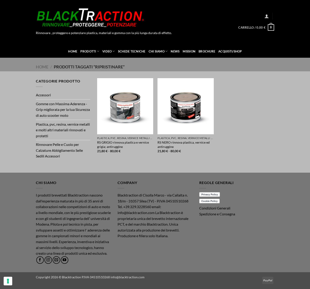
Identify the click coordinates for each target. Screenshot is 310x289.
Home (72, 51)
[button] (266, 16)
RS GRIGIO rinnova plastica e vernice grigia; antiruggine (123, 144)
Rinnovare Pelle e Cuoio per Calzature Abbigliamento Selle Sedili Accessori (59, 150)
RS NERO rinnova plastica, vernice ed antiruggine (183, 144)
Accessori (43, 95)
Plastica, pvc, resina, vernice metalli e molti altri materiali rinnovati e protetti (63, 130)
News (175, 51)
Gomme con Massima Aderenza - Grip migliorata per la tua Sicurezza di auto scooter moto (63, 109)
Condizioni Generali (214, 208)
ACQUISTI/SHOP (230, 51)
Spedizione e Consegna (217, 214)
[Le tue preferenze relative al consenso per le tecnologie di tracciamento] (8, 281)
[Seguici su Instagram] (48, 260)
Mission (189, 51)
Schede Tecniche (131, 51)
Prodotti (88, 51)
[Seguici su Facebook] (40, 260)
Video (107, 51)
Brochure (207, 51)
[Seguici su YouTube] (64, 260)
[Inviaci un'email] (56, 260)
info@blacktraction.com (128, 277)
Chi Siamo (157, 51)
